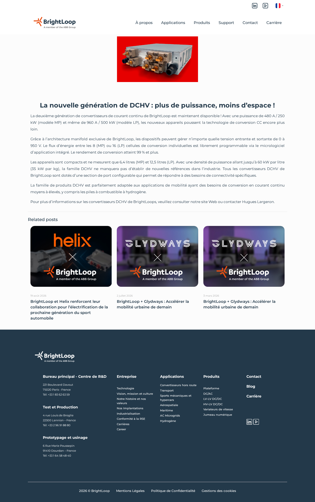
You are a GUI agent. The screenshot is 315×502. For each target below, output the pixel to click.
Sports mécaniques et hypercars (175, 398)
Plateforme (211, 388)
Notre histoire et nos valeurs (131, 401)
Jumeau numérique (217, 414)
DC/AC (208, 393)
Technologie (125, 388)
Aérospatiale (169, 405)
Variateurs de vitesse (218, 409)
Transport (167, 390)
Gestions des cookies (219, 491)
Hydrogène (168, 421)
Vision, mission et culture (135, 393)
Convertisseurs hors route (178, 385)
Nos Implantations (130, 408)
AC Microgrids (170, 415)
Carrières (123, 424)
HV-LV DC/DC (213, 404)
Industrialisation (128, 413)
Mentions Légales (130, 491)
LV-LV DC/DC (212, 398)
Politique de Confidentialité (173, 491)
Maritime (166, 410)
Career (121, 429)
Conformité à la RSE (131, 418)
